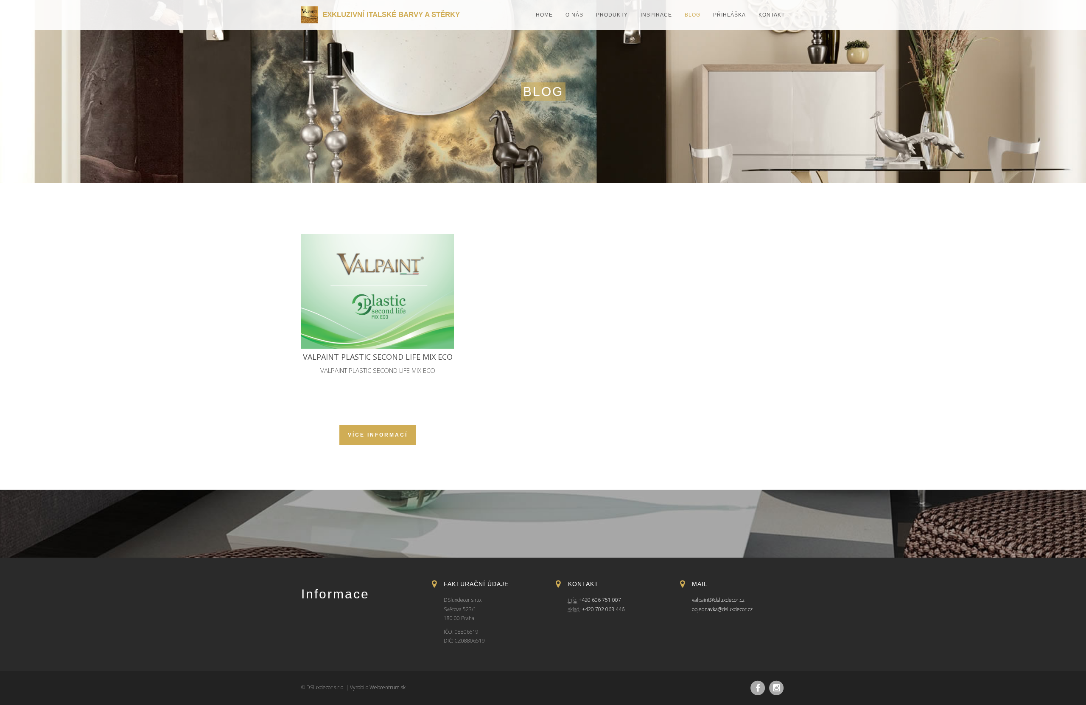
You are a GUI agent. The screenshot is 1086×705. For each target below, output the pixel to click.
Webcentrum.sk (387, 687)
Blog (692, 15)
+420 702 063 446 (603, 609)
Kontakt (772, 15)
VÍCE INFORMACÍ (378, 435)
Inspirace (656, 15)
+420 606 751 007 (600, 599)
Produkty (612, 15)
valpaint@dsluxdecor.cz (718, 599)
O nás (574, 15)
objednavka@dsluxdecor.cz (722, 609)
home (544, 15)
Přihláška (729, 15)
